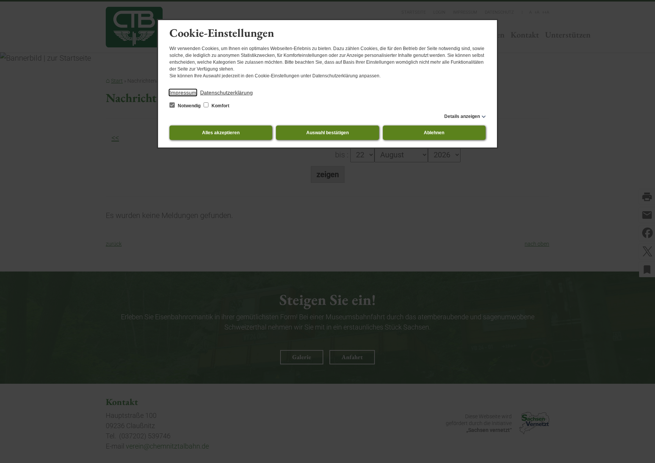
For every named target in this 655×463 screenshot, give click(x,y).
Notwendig (189, 105)
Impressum (182, 92)
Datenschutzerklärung (226, 92)
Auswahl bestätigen (327, 132)
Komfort (219, 105)
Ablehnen (434, 132)
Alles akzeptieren (221, 132)
